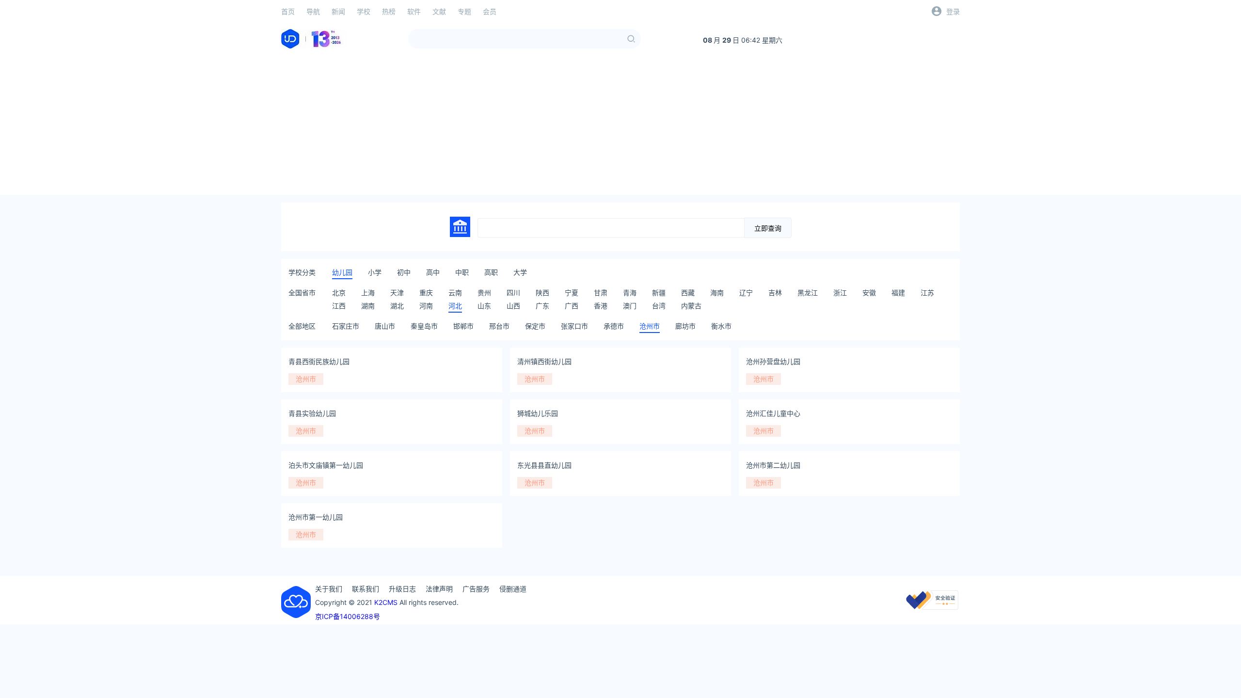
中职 (462, 272)
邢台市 (499, 326)
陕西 (542, 292)
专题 (464, 11)
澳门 (629, 305)
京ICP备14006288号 (347, 616)
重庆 (426, 292)
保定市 (535, 326)
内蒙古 (691, 305)
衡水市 (721, 326)
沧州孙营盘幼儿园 (773, 361)
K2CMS (386, 602)
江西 (339, 305)
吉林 (775, 292)
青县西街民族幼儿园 (319, 361)
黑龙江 (807, 292)
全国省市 (302, 292)
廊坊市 (685, 326)
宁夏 (571, 292)
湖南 (368, 305)
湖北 (397, 305)
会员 (489, 11)
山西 (513, 305)
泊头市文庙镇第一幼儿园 (325, 465)
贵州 (484, 292)
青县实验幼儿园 (312, 413)
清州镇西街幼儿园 (544, 361)
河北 (455, 305)
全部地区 (302, 326)
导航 (313, 11)
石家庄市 (345, 326)
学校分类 (302, 272)
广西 (571, 305)
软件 (414, 11)
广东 (542, 305)
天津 (397, 292)
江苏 (927, 292)
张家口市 (574, 326)
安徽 (869, 292)
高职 (491, 272)
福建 (898, 292)
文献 (439, 11)
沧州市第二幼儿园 (773, 465)
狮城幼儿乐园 (537, 413)
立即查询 (767, 228)
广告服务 (476, 589)
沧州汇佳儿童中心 (773, 413)
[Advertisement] (620, 127)
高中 (433, 272)
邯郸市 (463, 326)
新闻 (338, 11)
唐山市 (385, 326)
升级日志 (402, 589)
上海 (368, 292)
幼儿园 (342, 272)
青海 (629, 292)
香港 (600, 305)
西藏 (688, 292)
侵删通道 (512, 589)
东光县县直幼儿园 (544, 465)
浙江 (840, 292)
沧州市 (649, 326)
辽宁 (746, 292)
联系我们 (365, 589)
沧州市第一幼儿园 (315, 517)
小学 (375, 272)
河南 (426, 305)
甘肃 (600, 292)
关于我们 (328, 589)
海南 (717, 292)
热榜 (389, 11)
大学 (520, 272)
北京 (339, 292)
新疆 (659, 292)
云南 (455, 292)
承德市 (614, 326)
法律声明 (439, 589)
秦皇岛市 (424, 326)
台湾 (659, 305)
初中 (404, 272)
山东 (484, 305)
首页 (288, 11)
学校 (363, 11)
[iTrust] (932, 607)
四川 (513, 292)
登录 (953, 11)
